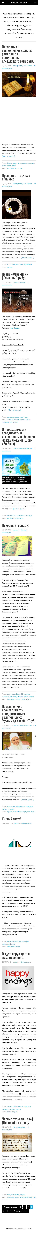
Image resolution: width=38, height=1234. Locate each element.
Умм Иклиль (14, 328)
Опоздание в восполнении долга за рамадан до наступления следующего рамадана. (18, 54)
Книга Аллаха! (11, 818)
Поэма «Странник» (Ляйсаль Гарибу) (15, 275)
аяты (9, 699)
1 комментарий (26, 823)
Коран (18, 694)
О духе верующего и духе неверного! (16, 955)
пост (8, 168)
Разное (26, 417)
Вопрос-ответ (12, 163)
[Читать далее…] (8, 156)
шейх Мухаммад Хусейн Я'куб (23, 812)
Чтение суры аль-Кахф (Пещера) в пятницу (18, 1120)
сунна (4, 166)
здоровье (10, 1106)
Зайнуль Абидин (13, 420)
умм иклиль (14, 422)
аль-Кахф (10, 1197)
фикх (14, 166)
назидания (30, 163)
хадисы (31, 697)
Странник (5, 422)
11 (11, 1211)
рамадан (14, 168)
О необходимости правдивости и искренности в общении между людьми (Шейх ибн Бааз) (18, 436)
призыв (9, 267)
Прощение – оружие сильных (16, 177)
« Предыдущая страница (10, 1207)
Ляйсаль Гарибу (25, 420)
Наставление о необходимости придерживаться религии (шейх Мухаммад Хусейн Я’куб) (18, 713)
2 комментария (26, 962)
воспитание (11, 264)
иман (13, 699)
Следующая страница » (21, 1211)
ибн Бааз (10, 518)
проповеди (28, 264)
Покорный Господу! (15, 525)
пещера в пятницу (25, 1197)
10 (7, 1211)
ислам (18, 699)
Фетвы (9, 166)
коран (18, 947)
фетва (20, 168)
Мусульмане (22, 163)
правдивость (18, 518)
